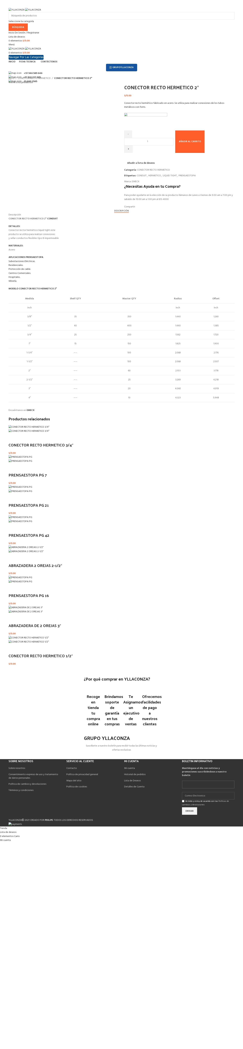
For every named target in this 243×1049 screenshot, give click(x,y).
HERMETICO (154, 176)
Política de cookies (76, 787)
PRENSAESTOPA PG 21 (29, 505)
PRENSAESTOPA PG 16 (29, 595)
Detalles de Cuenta (134, 787)
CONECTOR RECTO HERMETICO (34, 78)
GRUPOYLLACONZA (123, 67)
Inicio (12, 78)
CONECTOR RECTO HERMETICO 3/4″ (41, 444)
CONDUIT (142, 176)
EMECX (135, 182)
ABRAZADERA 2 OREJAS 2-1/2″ (35, 565)
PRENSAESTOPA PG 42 (29, 535)
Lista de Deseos (132, 781)
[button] (13, 437)
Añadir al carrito (190, 141)
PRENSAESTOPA (187, 176)
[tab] (121, 211)
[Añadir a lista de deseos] (22, 437)
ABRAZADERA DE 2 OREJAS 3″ (35, 625)
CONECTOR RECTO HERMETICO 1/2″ (41, 655)
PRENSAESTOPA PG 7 (28, 474)
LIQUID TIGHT (170, 176)
